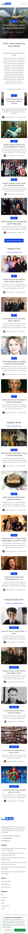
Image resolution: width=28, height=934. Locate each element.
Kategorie (4, 891)
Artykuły (4, 845)
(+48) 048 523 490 (7, 838)
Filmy (14, 21)
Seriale (14, 141)
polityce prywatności (7, 927)
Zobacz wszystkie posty (14, 252)
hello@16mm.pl (7, 840)
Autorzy (3, 878)
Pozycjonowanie (5, 906)
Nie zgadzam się (8, 930)
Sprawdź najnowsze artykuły (14, 240)
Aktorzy (3, 900)
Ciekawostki (14, 627)
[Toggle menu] (25, 4)
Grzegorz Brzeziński (6, 881)
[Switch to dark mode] (22, 3)
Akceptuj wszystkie (20, 930)
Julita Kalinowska (5, 884)
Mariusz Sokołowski (6, 887)
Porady (3, 908)
